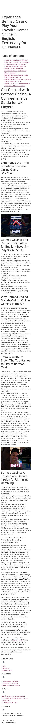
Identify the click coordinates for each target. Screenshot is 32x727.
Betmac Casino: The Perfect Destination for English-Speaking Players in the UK (15, 71)
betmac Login (17, 640)
